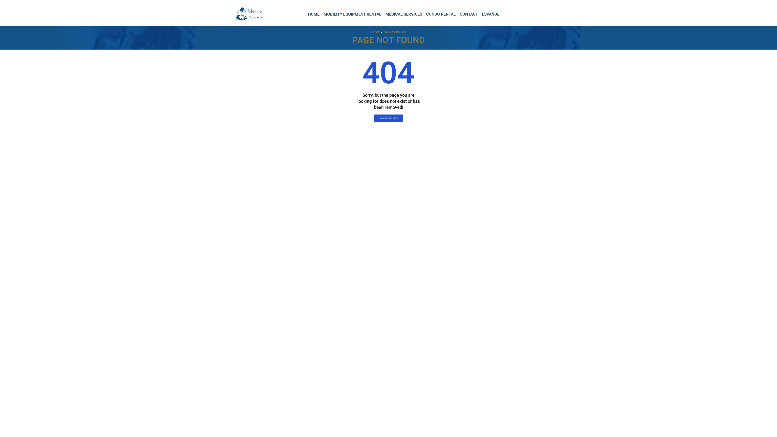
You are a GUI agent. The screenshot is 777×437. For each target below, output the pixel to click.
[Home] (314, 14)
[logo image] (250, 13)
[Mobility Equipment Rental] (352, 14)
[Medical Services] (403, 14)
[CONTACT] (469, 14)
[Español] (490, 14)
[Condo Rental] (441, 14)
